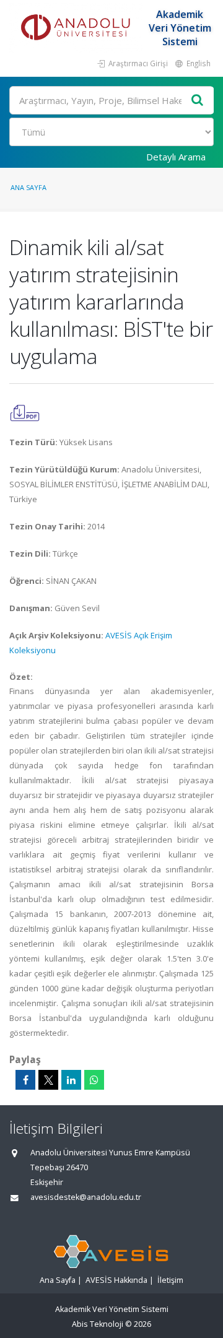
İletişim (170, 1280)
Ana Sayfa (28, 187)
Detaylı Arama (176, 156)
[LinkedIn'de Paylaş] (71, 1080)
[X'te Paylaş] (48, 1080)
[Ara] (197, 101)
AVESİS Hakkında (116, 1280)
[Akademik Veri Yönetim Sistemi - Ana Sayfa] (77, 28)
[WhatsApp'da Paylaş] (94, 1080)
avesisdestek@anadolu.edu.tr (85, 1197)
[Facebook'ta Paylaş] (25, 1080)
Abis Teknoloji (97, 1324)
